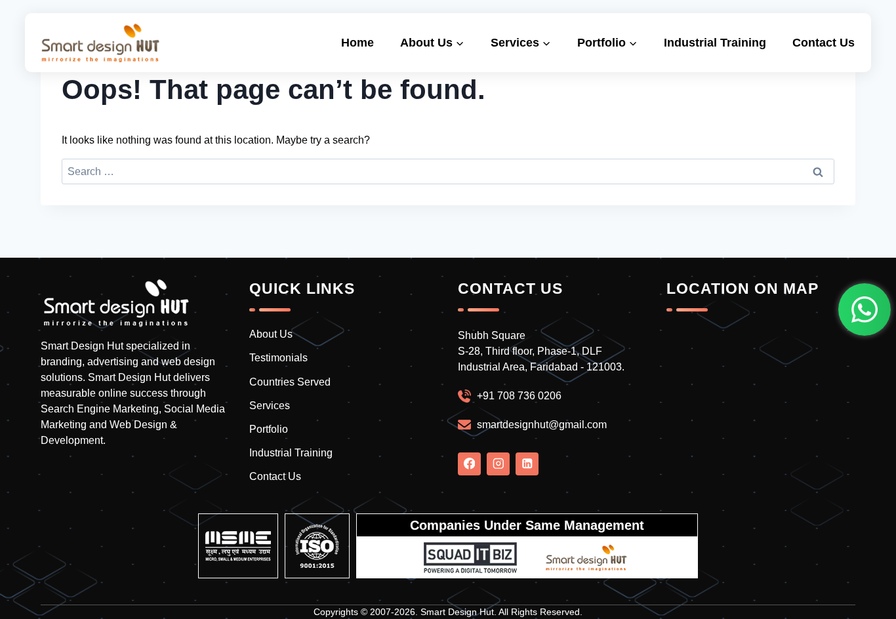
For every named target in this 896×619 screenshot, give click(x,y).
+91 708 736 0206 (519, 395)
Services (269, 405)
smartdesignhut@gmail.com (542, 424)
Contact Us (823, 42)
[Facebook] (469, 463)
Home (357, 42)
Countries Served (290, 382)
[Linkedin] (527, 463)
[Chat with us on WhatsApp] (864, 309)
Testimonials (278, 357)
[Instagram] (498, 463)
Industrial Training (715, 42)
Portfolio (268, 429)
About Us (271, 334)
